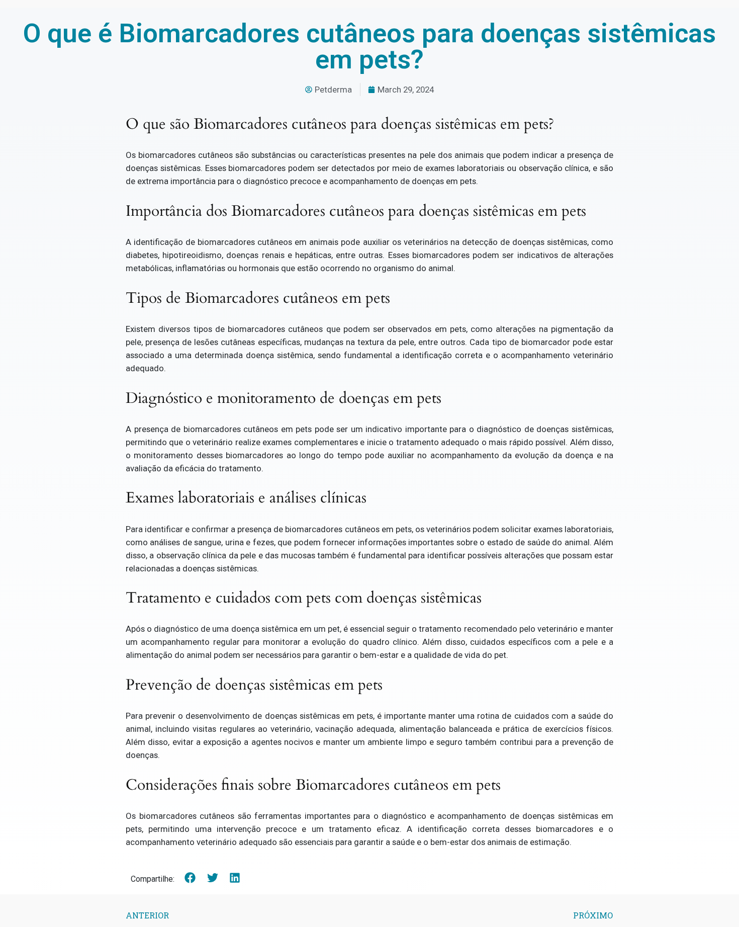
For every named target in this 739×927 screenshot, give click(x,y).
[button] (190, 878)
